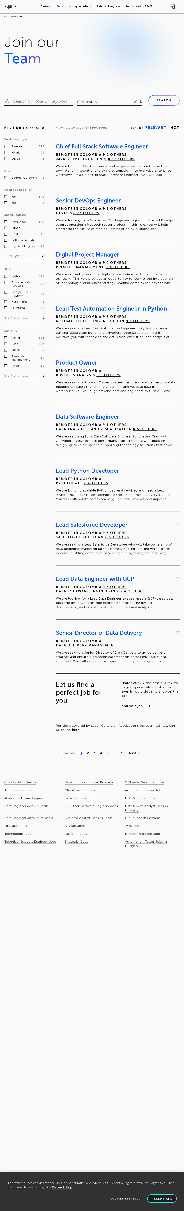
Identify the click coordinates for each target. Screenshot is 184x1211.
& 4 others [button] (117, 267)
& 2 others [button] (114, 155)
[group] (118, 161)
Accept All (162, 1198)
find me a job (132, 706)
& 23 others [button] (86, 213)
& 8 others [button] (96, 483)
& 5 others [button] (145, 429)
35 (122, 753)
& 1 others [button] (114, 209)
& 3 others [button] (114, 317)
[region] (92, 1191)
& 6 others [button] (108, 375)
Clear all (33, 128)
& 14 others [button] (121, 159)
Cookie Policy (62, 1187)
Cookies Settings (125, 1198)
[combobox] (77, 101)
